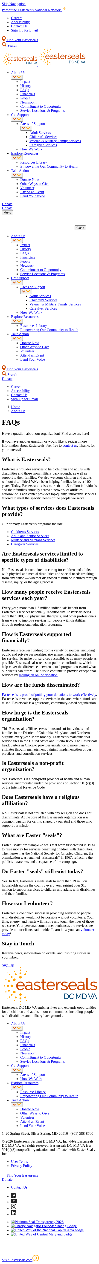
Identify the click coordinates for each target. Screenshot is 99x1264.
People (25, 98)
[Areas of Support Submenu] (26, 128)
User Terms (19, 1161)
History (25, 86)
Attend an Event (32, 192)
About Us (18, 73)
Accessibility (20, 22)
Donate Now (29, 179)
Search (11, 45)
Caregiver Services (43, 145)
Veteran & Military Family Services (55, 141)
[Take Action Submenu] (17, 175)
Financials (27, 94)
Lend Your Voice (32, 196)
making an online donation (38, 675)
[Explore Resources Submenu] (17, 157)
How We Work (31, 149)
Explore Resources (24, 153)
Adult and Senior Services (30, 536)
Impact (25, 81)
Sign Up (8, 965)
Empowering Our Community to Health (49, 166)
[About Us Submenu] (17, 77)
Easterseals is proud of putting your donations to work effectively (49, 695)
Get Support (20, 115)
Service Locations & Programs (42, 110)
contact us (70, 445)
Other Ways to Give (34, 184)
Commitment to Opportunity (40, 106)
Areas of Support (32, 124)
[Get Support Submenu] (17, 119)
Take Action (20, 171)
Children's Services (43, 137)
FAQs (24, 90)
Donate (7, 1179)
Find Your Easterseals (22, 40)
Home (15, 407)
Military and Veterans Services (33, 540)
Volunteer (27, 188)
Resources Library (33, 162)
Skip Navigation (14, 4)
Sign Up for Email (24, 30)
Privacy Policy (21, 1166)
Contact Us (19, 26)
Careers (16, 18)
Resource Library (33, 1092)
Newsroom (28, 102)
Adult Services (40, 133)
